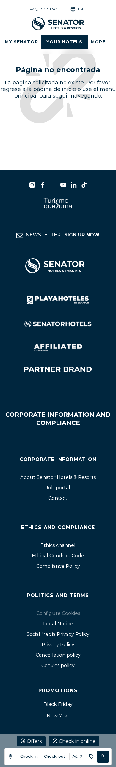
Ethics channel (58, 545)
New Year (58, 716)
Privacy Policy (58, 644)
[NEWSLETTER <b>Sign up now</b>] (19, 235)
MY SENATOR (21, 41)
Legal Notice (58, 624)
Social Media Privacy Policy (58, 634)
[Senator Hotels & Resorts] (32, 185)
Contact (50, 9)
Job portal (58, 488)
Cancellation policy (58, 655)
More (98, 41)
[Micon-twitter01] (53, 185)
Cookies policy (58, 665)
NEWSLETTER (63, 235)
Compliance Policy (58, 566)
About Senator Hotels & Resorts (58, 477)
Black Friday (58, 704)
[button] (103, 757)
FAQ (34, 9)
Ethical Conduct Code (58, 556)
